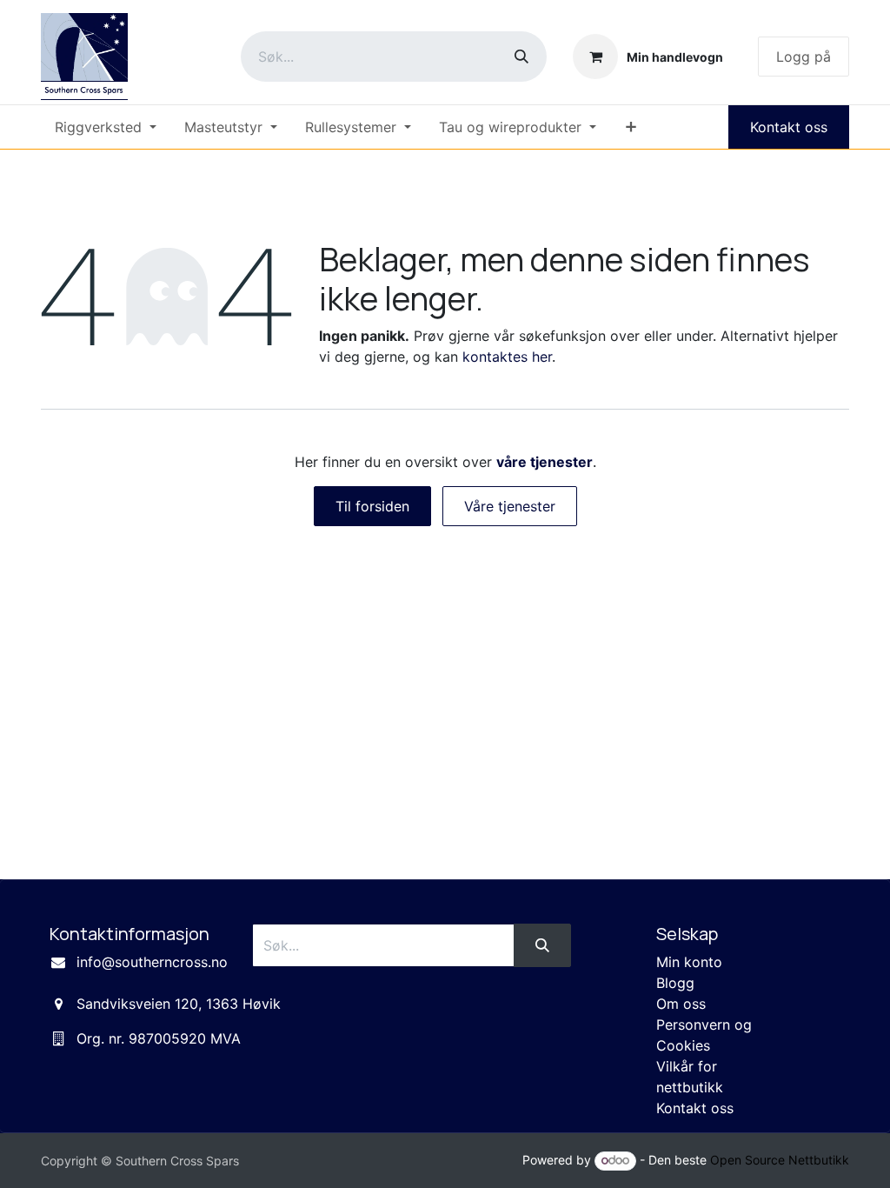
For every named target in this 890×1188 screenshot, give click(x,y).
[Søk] (521, 56)
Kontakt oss (788, 127)
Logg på (803, 56)
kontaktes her (507, 356)
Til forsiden (372, 506)
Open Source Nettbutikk (779, 1159)
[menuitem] (105, 127)
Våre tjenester (509, 506)
